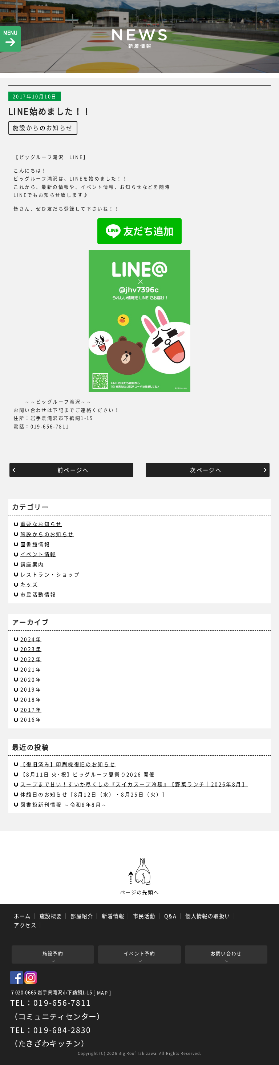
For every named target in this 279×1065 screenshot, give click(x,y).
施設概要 (51, 916)
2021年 (30, 669)
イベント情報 (38, 554)
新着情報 (113, 916)
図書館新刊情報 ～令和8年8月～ (63, 804)
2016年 (30, 719)
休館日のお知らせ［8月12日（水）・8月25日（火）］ (94, 794)
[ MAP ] (102, 993)
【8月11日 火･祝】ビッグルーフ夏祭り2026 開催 (87, 774)
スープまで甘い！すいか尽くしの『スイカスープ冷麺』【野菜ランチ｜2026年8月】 (134, 784)
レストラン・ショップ (50, 574)
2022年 (30, 659)
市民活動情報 (38, 594)
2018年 (30, 699)
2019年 (30, 689)
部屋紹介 (81, 916)
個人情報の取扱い (207, 916)
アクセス (25, 925)
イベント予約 (139, 953)
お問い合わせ (226, 953)
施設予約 (53, 953)
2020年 (30, 679)
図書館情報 (35, 544)
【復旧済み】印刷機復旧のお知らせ (68, 764)
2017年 (30, 709)
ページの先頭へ (139, 876)
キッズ (29, 584)
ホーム (22, 916)
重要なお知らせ (41, 523)
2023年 (30, 648)
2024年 (30, 639)
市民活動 (144, 916)
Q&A (170, 916)
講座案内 (32, 564)
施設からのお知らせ (43, 127)
